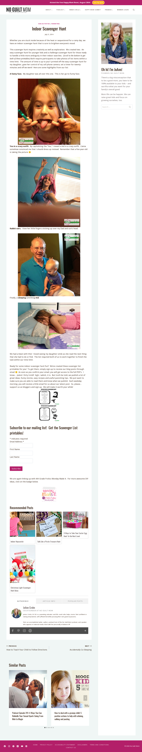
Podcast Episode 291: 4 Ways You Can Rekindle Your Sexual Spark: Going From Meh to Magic (27, 716)
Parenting (55, 24)
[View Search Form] (134, 10)
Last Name (14, 457)
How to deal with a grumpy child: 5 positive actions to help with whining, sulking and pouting (68, 716)
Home (35, 745)
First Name (15, 449)
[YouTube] (22, 746)
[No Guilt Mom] (18, 10)
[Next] (85, 698)
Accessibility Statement (65, 745)
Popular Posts (75, 601)
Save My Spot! (98, 3)
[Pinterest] (26, 746)
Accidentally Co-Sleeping (81, 648)
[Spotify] (13, 746)
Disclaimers (82, 745)
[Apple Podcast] (18, 746)
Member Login (123, 10)
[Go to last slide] (13, 698)
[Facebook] (5, 746)
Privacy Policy (46, 745)
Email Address (17, 441)
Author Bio (23, 601)
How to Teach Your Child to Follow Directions (26, 648)
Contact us (71, 747)
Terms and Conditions (99, 745)
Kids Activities (44, 24)
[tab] (44, 727)
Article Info (49, 601)
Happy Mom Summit (93, 10)
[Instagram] (9, 746)
